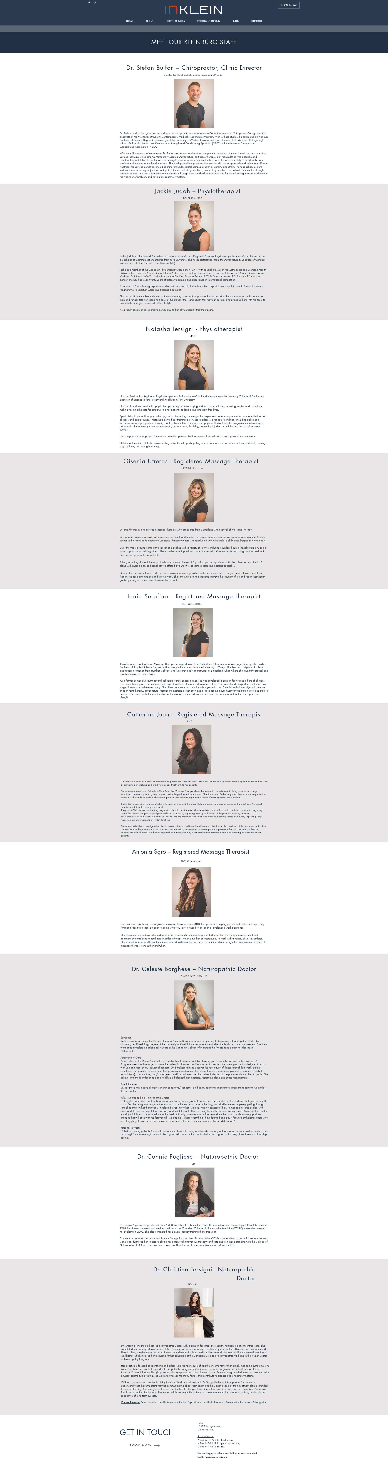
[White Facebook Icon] (89, 2)
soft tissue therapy (205, 156)
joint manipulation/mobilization (234, 156)
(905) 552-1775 (206, 1439)
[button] (149, 21)
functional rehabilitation (133, 160)
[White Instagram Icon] (95, 2)
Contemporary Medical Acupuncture (172, 156)
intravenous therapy (195, 1241)
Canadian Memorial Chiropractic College (232, 133)
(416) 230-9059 (206, 1443)
